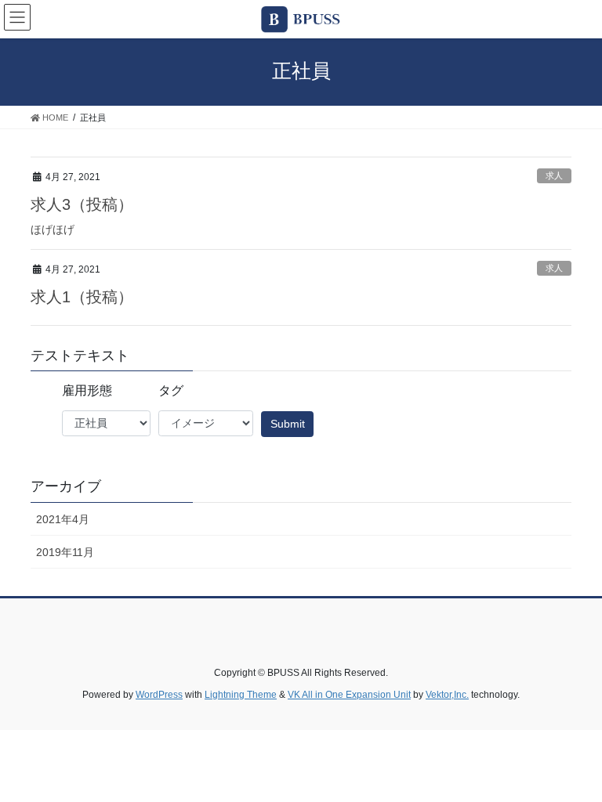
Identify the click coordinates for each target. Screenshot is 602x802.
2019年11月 (65, 552)
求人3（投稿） (82, 204)
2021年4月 (62, 519)
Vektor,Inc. (447, 694)
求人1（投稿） (82, 296)
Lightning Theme (241, 694)
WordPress (159, 694)
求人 (554, 175)
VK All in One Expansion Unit (349, 694)
